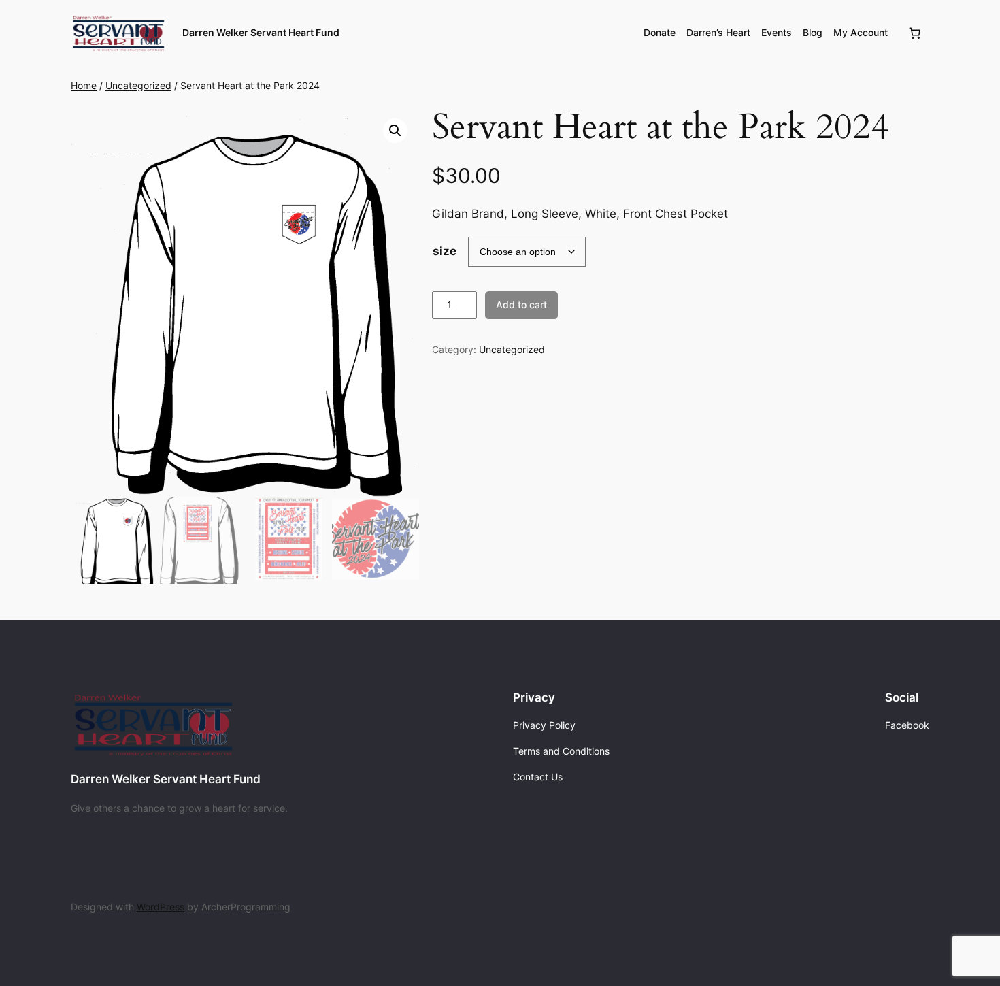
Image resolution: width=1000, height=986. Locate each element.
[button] (395, 130)
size (444, 251)
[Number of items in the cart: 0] (915, 32)
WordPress (160, 907)
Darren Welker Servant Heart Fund (260, 32)
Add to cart (521, 304)
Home (84, 85)
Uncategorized (138, 85)
